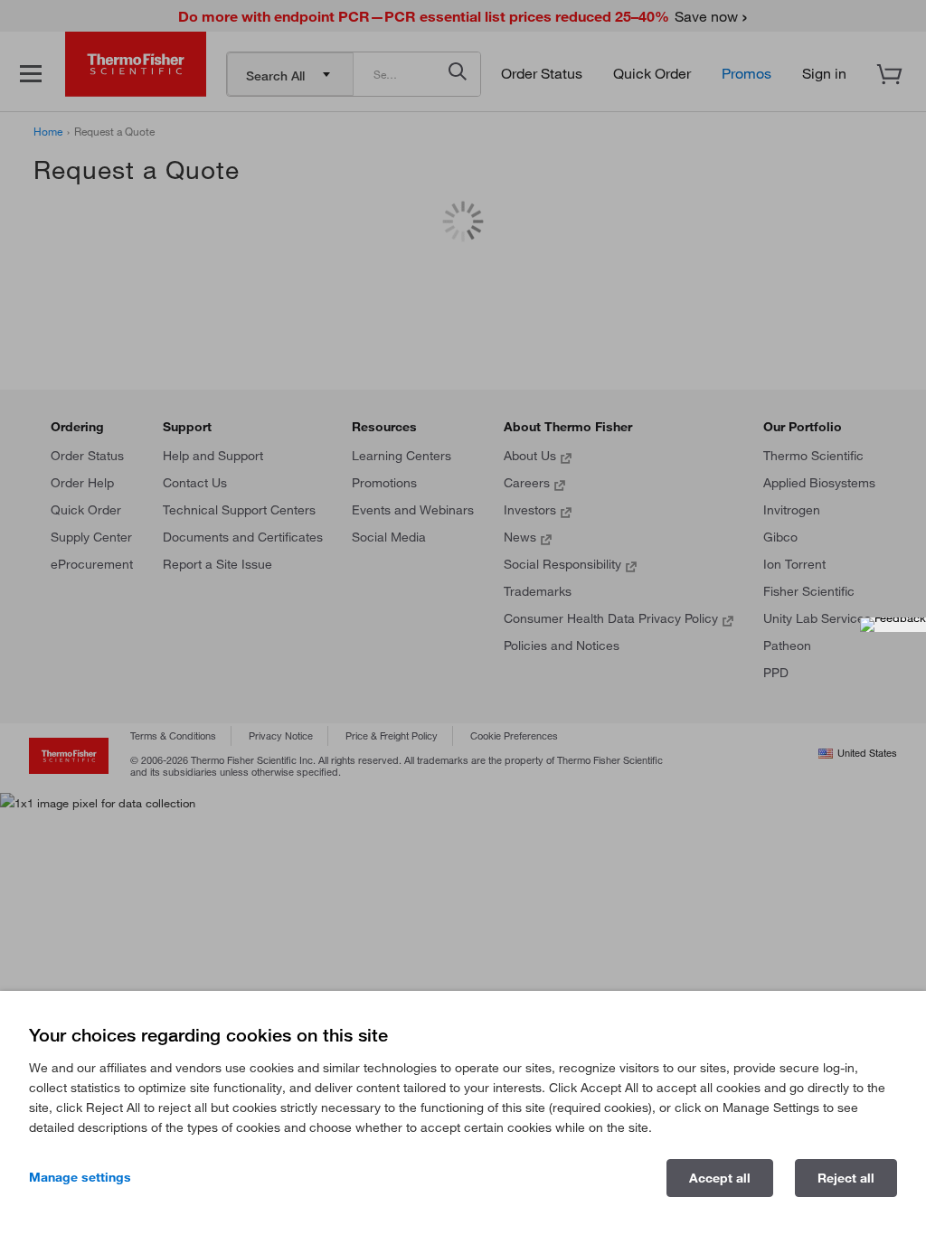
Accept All (720, 1178)
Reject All (845, 1178)
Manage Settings (80, 1177)
